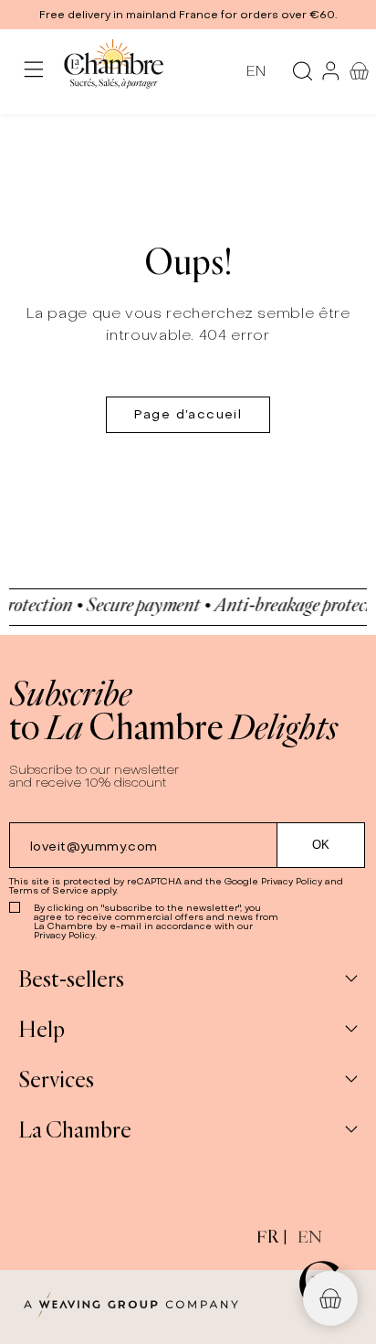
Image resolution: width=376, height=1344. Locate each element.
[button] (188, 14)
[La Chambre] (113, 70)
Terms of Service (49, 890)
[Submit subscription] (321, 845)
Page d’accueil (188, 414)
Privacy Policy (291, 881)
